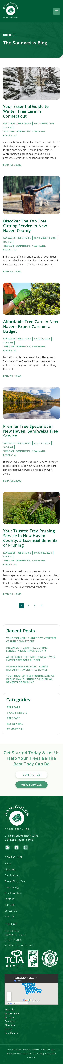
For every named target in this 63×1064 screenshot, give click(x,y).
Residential (10, 135)
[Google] (7, 847)
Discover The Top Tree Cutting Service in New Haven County (25, 225)
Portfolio (9, 899)
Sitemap (9, 916)
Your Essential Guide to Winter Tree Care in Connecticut (26, 111)
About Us (10, 869)
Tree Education (13, 893)
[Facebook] (16, 847)
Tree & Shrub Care (15, 881)
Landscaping (12, 887)
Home (8, 863)
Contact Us (11, 910)
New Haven (38, 131)
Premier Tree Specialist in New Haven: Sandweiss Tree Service (30, 431)
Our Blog (9, 904)
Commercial (23, 131)
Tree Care (9, 131)
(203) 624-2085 (13, 940)
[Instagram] (25, 847)
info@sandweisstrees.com (19, 945)
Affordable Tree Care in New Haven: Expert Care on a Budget (30, 326)
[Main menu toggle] (56, 11)
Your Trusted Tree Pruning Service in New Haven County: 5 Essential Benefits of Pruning (30, 538)
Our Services (12, 875)
